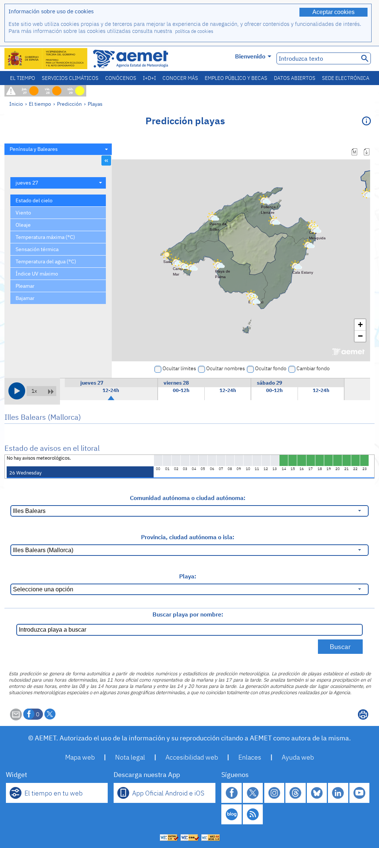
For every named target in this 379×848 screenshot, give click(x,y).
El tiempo (22, 78)
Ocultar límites (179, 368)
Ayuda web (298, 757)
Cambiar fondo (313, 368)
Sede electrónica (345, 78)
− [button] (360, 336)
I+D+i (149, 78)
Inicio (16, 103)
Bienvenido (250, 56)
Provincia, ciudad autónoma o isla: (187, 537)
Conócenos (120, 78)
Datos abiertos (294, 78)
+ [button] (360, 324)
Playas (95, 103)
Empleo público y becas (236, 78)
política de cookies (194, 31)
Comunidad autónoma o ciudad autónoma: (187, 497)
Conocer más (180, 78)
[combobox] (58, 149)
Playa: (187, 576)
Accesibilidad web (191, 757)
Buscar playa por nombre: (187, 614)
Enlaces (249, 757)
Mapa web (80, 757)
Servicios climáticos (70, 78)
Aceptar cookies (333, 12)
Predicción (69, 103)
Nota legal (130, 757)
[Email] (16, 718)
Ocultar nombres (225, 368)
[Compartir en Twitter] (50, 714)
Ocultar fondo (270, 368)
